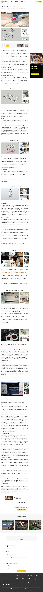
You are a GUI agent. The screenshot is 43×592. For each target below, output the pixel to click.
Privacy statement (25, 588)
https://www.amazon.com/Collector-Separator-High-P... (12, 365)
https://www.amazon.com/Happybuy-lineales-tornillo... (12, 61)
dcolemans (3, 8)
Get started (29, 578)
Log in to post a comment (21, 571)
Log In (36, 1)
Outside (23, 579)
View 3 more (25, 39)
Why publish (30, 577)
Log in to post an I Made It (21, 509)
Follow (7, 46)
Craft (17, 581)
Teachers (21, 1)
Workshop (8, 8)
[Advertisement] (36, 65)
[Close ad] (42, 54)
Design (17, 579)
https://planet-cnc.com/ (11, 431)
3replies (8, 551)
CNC (11, 8)
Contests (16, 1)
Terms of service (19, 588)
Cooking (23, 577)
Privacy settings (31, 588)
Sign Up (40, 1)
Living (23, 578)
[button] (28, 10)
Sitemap (29, 581)
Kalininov (10, 545)
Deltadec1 (10, 555)
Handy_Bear (10, 563)
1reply (8, 559)
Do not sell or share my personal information (17, 590)
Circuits (17, 577)
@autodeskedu (38, 579)
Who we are (29, 582)
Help (28, 579)
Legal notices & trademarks (29, 590)
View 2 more (26, 102)
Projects (12, 1)
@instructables (38, 577)
